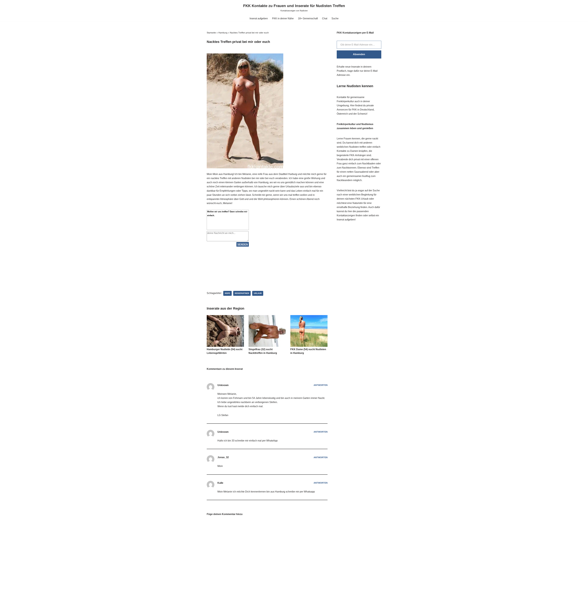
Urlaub (258, 293)
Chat (324, 18)
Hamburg (222, 32)
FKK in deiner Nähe (283, 18)
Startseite (211, 32)
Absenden (359, 54)
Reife (227, 293)
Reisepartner (242, 293)
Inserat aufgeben (259, 18)
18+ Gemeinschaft (308, 18)
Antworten (321, 385)
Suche (335, 18)
